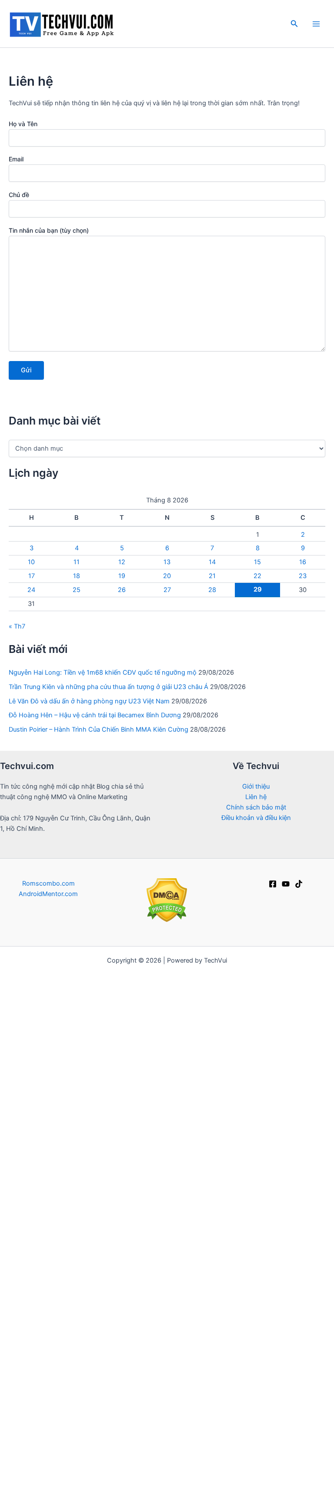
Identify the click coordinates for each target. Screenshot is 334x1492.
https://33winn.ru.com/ (34, 1411)
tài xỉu (151, 1044)
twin (213, 1306)
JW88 (295, 1379)
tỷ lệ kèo (269, 981)
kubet (312, 1222)
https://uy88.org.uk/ (110, 1285)
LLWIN (91, 1055)
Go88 (241, 1138)
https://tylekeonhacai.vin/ (39, 1034)
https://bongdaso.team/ (267, 1023)
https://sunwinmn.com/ (219, 1149)
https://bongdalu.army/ (137, 1023)
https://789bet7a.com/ (188, 1170)
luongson (24, 1222)
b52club (189, 971)
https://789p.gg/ (57, 1233)
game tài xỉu (234, 1421)
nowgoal (95, 1034)
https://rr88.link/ (203, 1128)
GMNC (274, 1086)
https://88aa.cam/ (222, 1296)
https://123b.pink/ (281, 1296)
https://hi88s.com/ (125, 1411)
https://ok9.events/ (50, 1107)
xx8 (220, 1369)
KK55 (114, 1107)
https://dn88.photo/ (105, 1306)
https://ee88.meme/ (219, 1243)
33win (180, 1222)
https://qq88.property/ (66, 1128)
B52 (166, 1432)
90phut (307, 1212)
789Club (222, 1117)
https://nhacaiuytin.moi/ (62, 1023)
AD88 (203, 1222)
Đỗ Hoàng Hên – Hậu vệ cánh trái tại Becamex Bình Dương (95, 715)
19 (121, 576)
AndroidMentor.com (48, 894)
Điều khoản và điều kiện (256, 818)
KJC (264, 1390)
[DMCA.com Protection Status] (167, 900)
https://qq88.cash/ (206, 1055)
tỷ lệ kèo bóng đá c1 (135, 1222)
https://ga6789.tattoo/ (37, 1306)
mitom (66, 971)
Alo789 (75, 1191)
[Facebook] (273, 884)
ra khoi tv (37, 971)
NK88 (26, 1086)
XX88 (60, 1274)
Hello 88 (134, 1453)
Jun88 (32, 981)
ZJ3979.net (100, 1390)
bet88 (145, 992)
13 (167, 562)
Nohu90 (210, 1453)
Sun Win (68, 1379)
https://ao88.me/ (25, 1379)
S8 (170, 1233)
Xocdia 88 (272, 1421)
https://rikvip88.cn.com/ (187, 1274)
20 (167, 576)
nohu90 (288, 1128)
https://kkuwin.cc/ (201, 1327)
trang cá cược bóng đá (39, 1076)
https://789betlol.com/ (140, 1055)
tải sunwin (242, 1170)
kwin (26, 1317)
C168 (122, 1149)
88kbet (291, 1358)
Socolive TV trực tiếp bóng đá (166, 1390)
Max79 (127, 1191)
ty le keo (141, 1337)
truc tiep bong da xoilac (115, 971)
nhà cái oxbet (55, 1170)
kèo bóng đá (124, 981)
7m (64, 992)
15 (257, 562)
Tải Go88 (298, 1002)
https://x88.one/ (172, 1212)
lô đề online (203, 1400)
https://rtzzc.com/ (119, 1274)
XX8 (223, 1222)
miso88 (264, 1358)
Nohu (257, 1474)
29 (258, 589)
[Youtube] (286, 884)
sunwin (18, 1044)
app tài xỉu (255, 1097)
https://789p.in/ (98, 1348)
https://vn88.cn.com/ (73, 1002)
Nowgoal (41, 992)
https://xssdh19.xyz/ (38, 1463)
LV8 (275, 1254)
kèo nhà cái (235, 981)
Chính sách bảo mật (256, 807)
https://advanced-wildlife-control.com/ (66, 1337)
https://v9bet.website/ (212, 1013)
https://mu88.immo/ (294, 1201)
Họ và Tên (23, 123)
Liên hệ (256, 797)
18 (76, 576)
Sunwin (273, 1044)
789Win (147, 1149)
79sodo (234, 1264)
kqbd (129, 1044)
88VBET (322, 1379)
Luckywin (226, 1065)
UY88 (152, 1243)
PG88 (314, 1128)
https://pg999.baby (280, 971)
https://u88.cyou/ (144, 1264)
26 (122, 590)
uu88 (171, 1149)
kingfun (247, 1432)
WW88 (67, 1390)
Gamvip (125, 1034)
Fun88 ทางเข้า (239, 1201)
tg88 (159, 1086)
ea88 (86, 1076)
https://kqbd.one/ (276, 1013)
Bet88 (321, 1065)
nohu (72, 1086)
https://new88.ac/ (281, 1317)
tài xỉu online (235, 1180)
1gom (267, 1180)
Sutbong (171, 1369)
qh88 (161, 1327)
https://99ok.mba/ (185, 1411)
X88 (318, 1243)
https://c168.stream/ (116, 1086)
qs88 (92, 1107)
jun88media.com (165, 1348)
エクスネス (262, 1400)
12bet (10, 971)
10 (31, 562)
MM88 (50, 1086)
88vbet (253, 1254)
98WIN (222, 1233)
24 (31, 590)
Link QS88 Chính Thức (290, 1076)
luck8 (231, 1337)
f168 (166, 992)
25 (76, 590)
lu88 (230, 1191)
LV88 (303, 1117)
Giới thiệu (256, 786)
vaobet (217, 1138)
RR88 (26, 1264)
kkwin (279, 1474)
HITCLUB (193, 1233)
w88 (52, 1191)
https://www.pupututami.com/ (97, 1212)
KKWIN (297, 1254)
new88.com (160, 1191)
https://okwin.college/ (166, 1358)
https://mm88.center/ (212, 1107)
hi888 (294, 1432)
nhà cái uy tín (134, 1432)
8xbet (257, 1107)
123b (187, 1076)
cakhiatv (145, 1097)
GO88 (254, 1348)
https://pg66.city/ (226, 1076)
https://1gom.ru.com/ (37, 1097)
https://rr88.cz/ (24, 1274)
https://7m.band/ (202, 1023)
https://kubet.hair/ (114, 1317)
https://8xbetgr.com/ (276, 1065)
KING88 (285, 1327)
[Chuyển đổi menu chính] (316, 24)
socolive (115, 1097)
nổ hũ (192, 1191)
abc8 (309, 1369)
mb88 (207, 1254)
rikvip (229, 992)
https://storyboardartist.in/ (45, 1201)
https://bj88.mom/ (139, 1201)
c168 (233, 1400)
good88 (315, 1327)
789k (245, 1390)
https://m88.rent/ (172, 1317)
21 (212, 576)
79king (13, 1358)
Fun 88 (304, 1474)
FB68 (164, 971)
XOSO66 (190, 1432)
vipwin (58, 1243)
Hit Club (215, 1317)
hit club (117, 1379)
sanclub (50, 1317)
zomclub (168, 1400)
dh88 (250, 1191)
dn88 (104, 1243)
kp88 (199, 1065)
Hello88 (206, 1348)
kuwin (161, 1453)
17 (31, 576)
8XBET (183, 1442)
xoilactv (85, 1097)
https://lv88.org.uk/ (51, 1296)
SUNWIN (80, 1327)
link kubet (62, 1055)
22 (257, 576)
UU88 (318, 1138)
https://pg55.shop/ (162, 1296)
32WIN (324, 1254)
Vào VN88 (208, 1160)
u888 (93, 1379)
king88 (287, 1222)
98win (313, 1463)
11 (76, 562)
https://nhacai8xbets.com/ (43, 1117)
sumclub (112, 1400)
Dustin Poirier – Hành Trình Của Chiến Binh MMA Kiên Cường (98, 729)
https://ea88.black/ (225, 1285)
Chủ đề (19, 194)
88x (5, 1065)
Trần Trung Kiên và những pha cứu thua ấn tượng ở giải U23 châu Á (108, 687)
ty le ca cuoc (66, 1432)
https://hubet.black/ (32, 1327)
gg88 (314, 1233)
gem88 (175, 1044)
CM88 (208, 1264)
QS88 (237, 1160)
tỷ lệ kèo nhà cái (300, 1097)
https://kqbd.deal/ (73, 981)
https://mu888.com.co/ (176, 1034)
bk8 (7, 1317)
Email (16, 159)
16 (302, 562)
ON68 (184, 1254)
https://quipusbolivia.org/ (262, 1306)
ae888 (314, 1400)
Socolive (274, 1170)
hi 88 (14, 992)
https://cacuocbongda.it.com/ (51, 1400)
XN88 (82, 1463)
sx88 (288, 1180)
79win (270, 1453)
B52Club (161, 1138)
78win (324, 971)
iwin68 (274, 1191)
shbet (171, 1097)
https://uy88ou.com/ (45, 1285)
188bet (324, 981)
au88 (210, 1337)
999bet (315, 1306)
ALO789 (121, 1233)
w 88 (141, 1170)
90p (81, 992)
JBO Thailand (22, 1055)
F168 (253, 1034)
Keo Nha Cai (311, 1421)
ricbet (226, 1044)
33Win (133, 1138)
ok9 (22, 1065)
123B (65, 1421)
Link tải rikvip (262, 1379)
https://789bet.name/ (77, 1149)
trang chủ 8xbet (129, 1369)
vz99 (72, 1222)
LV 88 (240, 1317)
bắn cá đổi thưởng (89, 1044)
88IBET (16, 1390)
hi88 (10, 981)
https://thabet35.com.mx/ (217, 1463)
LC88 (100, 992)
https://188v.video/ (287, 1285)
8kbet (122, 992)
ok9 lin (158, 981)
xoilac (318, 992)
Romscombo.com (48, 883)
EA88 (14, 1243)
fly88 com (269, 1138)
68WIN (288, 1463)
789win (213, 1212)
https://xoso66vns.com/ (65, 1358)
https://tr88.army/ (303, 1390)
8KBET (132, 1463)
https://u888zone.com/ (123, 1160)
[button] (294, 23)
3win (40, 1212)
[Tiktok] (299, 884)
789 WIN (160, 1463)
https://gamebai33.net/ (151, 1065)
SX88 (95, 1233)
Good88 (175, 1160)
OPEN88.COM (152, 1013)
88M (282, 1264)
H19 (267, 1463)
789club (301, 1086)
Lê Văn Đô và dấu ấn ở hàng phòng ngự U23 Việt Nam (89, 701)
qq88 (51, 1222)
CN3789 (198, 1097)
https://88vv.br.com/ (81, 1065)
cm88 (285, 1442)
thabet (140, 1400)
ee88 (321, 1317)
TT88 (239, 1358)
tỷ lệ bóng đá (280, 1411)
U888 (241, 1128)
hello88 (118, 1358)
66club (298, 981)
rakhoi (282, 1212)
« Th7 (17, 626)
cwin (240, 1327)
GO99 (238, 1212)
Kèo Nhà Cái (290, 1107)
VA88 (142, 1379)
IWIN (181, 981)
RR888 (17, 1128)
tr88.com (115, 1421)
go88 (238, 971)
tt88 (213, 1191)
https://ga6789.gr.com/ (139, 1128)
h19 (165, 1337)
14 (212, 562)
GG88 (203, 1201)
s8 (303, 1243)
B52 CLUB (242, 1086)
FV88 (35, 1243)
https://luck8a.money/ (263, 1369)
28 (212, 590)
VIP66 (270, 1233)
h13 (305, 1442)
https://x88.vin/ (169, 1285)
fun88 (215, 971)
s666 (20, 1212)
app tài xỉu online (149, 1076)
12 (121, 562)
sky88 (203, 981)
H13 (184, 1421)
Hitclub (250, 1117)
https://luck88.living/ (298, 1274)
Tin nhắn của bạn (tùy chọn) (49, 230)
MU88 (87, 1421)
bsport (199, 1369)
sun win (147, 1002)
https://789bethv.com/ (294, 1055)
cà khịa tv (277, 1337)
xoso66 (30, 1474)
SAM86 (215, 1358)
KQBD (136, 1107)
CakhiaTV (307, 1170)
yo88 (260, 1327)
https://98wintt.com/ (206, 1379)
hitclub (297, 1034)
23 (303, 576)
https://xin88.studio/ (171, 1306)
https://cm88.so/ (197, 1086)
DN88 (55, 1474)
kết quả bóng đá (123, 1327)
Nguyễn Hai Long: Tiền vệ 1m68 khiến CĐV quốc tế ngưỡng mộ (103, 672)
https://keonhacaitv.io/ (84, 1138)
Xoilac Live (101, 1453)
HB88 (232, 1348)
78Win (225, 1097)
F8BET (120, 1002)
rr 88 (297, 1138)
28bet (184, 1264)
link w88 (116, 1170)
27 (167, 590)
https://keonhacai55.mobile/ (69, 1013)
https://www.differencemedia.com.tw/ (62, 1442)
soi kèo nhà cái (167, 1180)
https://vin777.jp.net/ (194, 1002)
